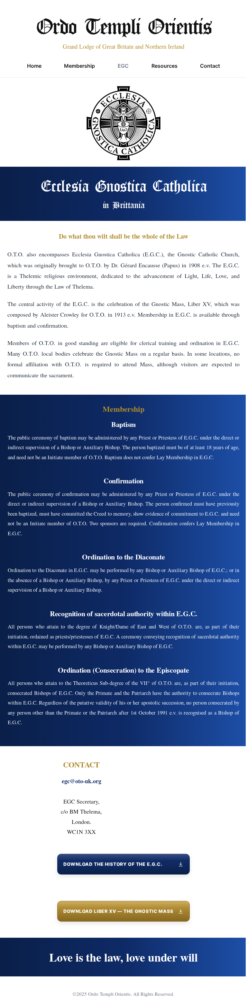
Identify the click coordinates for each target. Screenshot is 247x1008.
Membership (79, 66)
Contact (210, 66)
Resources (164, 66)
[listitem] (123, 864)
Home (34, 66)
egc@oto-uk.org (81, 781)
